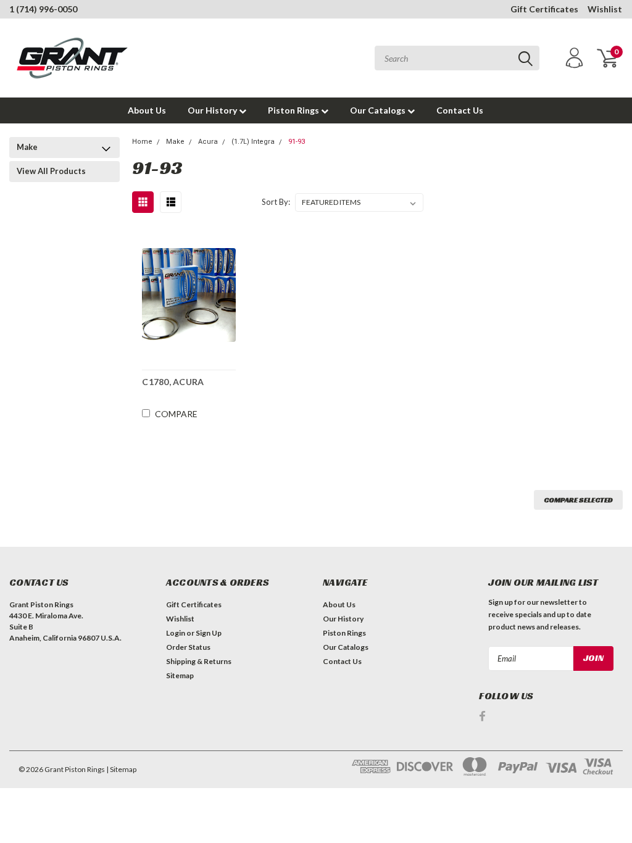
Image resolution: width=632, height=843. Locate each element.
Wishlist (605, 9)
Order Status (188, 647)
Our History (213, 110)
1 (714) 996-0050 (43, 9)
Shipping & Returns (198, 661)
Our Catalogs (378, 110)
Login (175, 632)
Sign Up (209, 632)
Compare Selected (578, 499)
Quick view (188, 295)
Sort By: (276, 202)
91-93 (296, 142)
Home (142, 142)
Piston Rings (294, 110)
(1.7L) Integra (253, 142)
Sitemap (180, 675)
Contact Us (459, 110)
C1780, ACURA (173, 381)
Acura (208, 142)
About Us (147, 110)
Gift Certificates (544, 9)
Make (27, 147)
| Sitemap (121, 769)
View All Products (51, 171)
